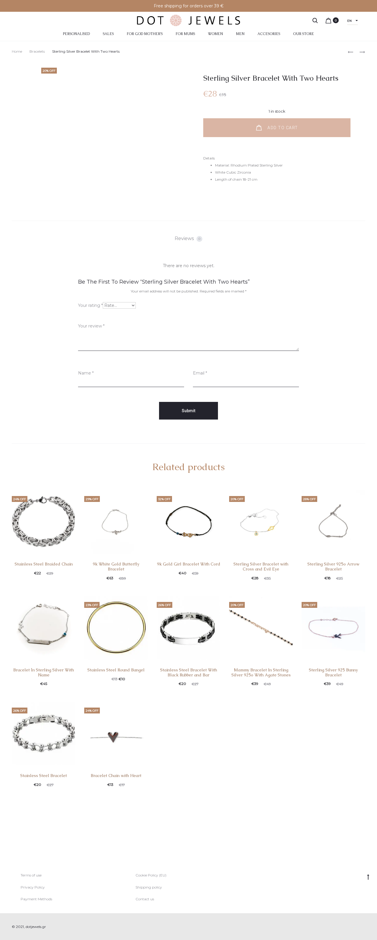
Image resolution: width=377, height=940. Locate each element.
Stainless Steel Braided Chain (44, 564)
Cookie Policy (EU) (150, 875)
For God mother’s (145, 33)
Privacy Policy (33, 887)
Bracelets (37, 51)
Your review (91, 326)
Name (86, 373)
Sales (108, 33)
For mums (185, 33)
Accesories (268, 33)
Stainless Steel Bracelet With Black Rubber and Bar (188, 672)
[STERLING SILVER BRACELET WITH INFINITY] (350, 51)
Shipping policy (148, 887)
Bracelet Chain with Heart (116, 775)
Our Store (303, 33)
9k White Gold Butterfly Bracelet (116, 566)
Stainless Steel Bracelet (43, 775)
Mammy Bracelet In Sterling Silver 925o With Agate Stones (261, 672)
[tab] (188, 238)
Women (215, 33)
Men (240, 33)
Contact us (144, 899)
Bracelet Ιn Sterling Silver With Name (43, 672)
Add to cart (282, 127)
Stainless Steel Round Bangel (116, 670)
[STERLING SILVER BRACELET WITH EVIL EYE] (359, 51)
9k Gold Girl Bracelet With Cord (188, 564)
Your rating (90, 305)
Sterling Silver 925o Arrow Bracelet (333, 566)
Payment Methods (36, 899)
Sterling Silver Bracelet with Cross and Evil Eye (261, 566)
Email (200, 373)
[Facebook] (350, 927)
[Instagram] (363, 927)
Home (17, 51)
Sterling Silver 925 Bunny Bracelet (333, 672)
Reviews (187, 238)
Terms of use (31, 875)
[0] (328, 20)
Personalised (76, 33)
